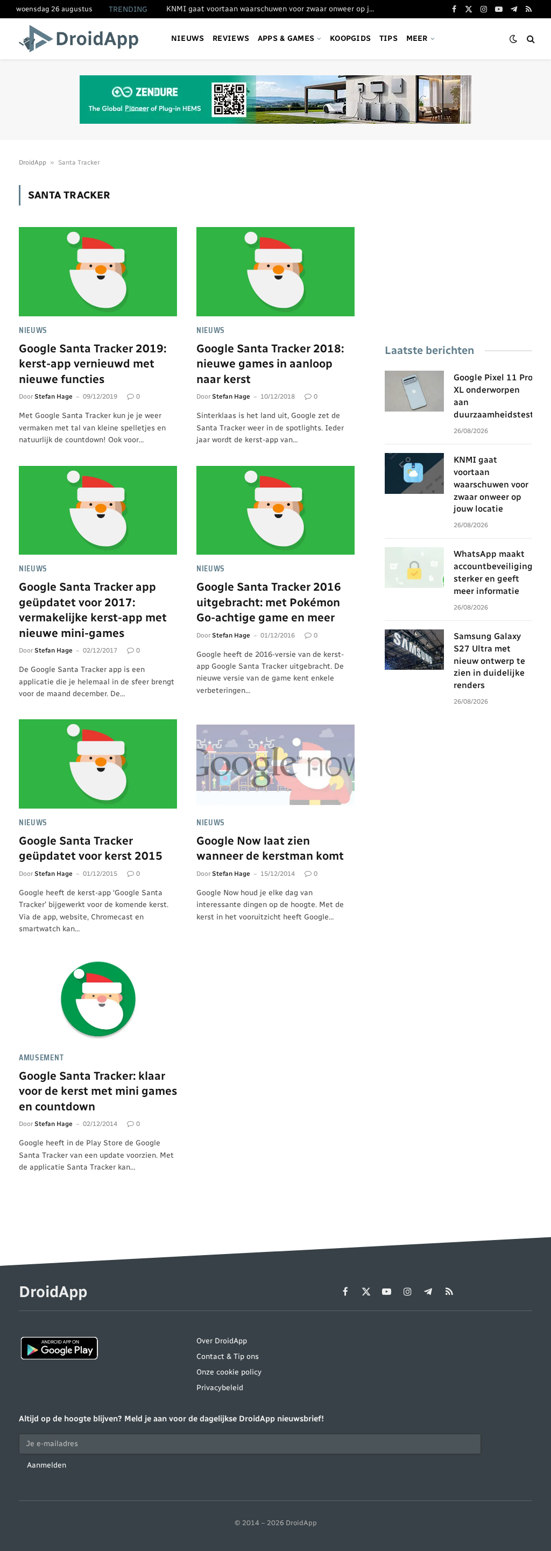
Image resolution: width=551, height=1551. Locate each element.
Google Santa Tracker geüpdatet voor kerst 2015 (91, 848)
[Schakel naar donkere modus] (513, 39)
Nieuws (187, 38)
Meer (417, 38)
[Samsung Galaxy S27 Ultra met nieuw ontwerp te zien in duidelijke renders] (414, 649)
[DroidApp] (82, 38)
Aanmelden (46, 1465)
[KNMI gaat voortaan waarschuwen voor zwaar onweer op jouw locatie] (414, 473)
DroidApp (32, 162)
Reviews (231, 38)
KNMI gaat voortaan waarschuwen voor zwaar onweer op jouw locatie (274, 8)
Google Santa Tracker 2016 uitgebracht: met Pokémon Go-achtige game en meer (268, 602)
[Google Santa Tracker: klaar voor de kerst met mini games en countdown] (98, 998)
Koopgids (350, 38)
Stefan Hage (53, 396)
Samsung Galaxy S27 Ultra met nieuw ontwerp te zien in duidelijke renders (489, 661)
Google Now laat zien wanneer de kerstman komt (270, 848)
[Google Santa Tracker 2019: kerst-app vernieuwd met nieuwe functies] (98, 271)
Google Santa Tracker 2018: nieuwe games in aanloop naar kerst (270, 364)
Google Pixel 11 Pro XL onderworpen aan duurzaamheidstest (494, 396)
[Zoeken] (530, 39)
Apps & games (286, 38)
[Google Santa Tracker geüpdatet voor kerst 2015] (98, 763)
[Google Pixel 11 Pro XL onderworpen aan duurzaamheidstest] (414, 391)
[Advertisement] (458, 252)
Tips (388, 38)
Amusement (41, 1058)
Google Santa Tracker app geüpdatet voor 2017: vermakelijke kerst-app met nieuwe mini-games (93, 610)
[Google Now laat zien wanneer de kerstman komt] (275, 763)
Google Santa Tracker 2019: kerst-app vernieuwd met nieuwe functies (92, 364)
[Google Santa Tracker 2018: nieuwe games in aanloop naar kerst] (275, 271)
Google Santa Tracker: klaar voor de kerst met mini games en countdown (98, 1091)
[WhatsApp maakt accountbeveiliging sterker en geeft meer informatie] (414, 567)
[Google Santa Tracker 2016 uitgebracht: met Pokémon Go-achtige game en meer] (275, 510)
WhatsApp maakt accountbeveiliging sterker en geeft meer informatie (493, 572)
